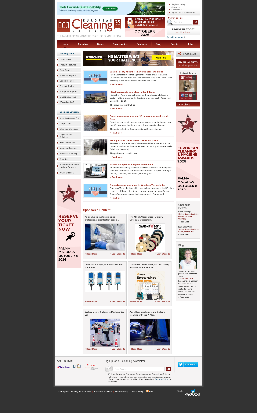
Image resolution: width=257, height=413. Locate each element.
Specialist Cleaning (68, 153)
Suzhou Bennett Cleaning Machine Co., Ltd (104, 313)
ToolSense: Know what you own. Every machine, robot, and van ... (149, 266)
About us (83, 44)
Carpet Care (65, 123)
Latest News (65, 59)
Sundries (64, 159)
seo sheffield (188, 392)
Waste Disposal (67, 173)
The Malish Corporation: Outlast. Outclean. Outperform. (146, 218)
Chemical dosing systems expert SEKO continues (104, 266)
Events (174, 44)
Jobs (190, 44)
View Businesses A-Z (69, 118)
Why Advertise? (67, 102)
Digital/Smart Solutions (66, 135)
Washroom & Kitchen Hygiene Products (69, 165)
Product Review (67, 86)
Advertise (175, 7)
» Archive (184, 104)
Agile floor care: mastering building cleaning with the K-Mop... (148, 313)
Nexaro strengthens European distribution (131, 164)
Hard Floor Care (67, 142)
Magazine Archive (68, 97)
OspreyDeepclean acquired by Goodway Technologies (137, 185)
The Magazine (67, 53)
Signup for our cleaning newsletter (125, 361)
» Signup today (188, 65)
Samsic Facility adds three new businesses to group (136, 72)
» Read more (116, 84)
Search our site (176, 18)
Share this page (188, 54)
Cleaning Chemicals (69, 129)
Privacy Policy (161, 379)
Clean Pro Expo (184, 212)
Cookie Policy (137, 391)
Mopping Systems (68, 148)
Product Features (68, 65)
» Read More (91, 254)
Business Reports (68, 75)
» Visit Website (117, 254)
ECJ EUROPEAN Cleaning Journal (89, 28)
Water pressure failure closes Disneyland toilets (134, 140)
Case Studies (66, 70)
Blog (158, 44)
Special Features (68, 81)
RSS (151, 391)
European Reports (68, 91)
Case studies (120, 44)
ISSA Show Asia (185, 227)
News (100, 44)
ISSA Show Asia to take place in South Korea (132, 92)
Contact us (176, 9)
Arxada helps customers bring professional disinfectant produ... (102, 218)
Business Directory (69, 112)
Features (142, 44)
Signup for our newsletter (183, 12)
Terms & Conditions (103, 391)
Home (65, 44)
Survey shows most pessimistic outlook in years (187, 273)
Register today (178, 4)
